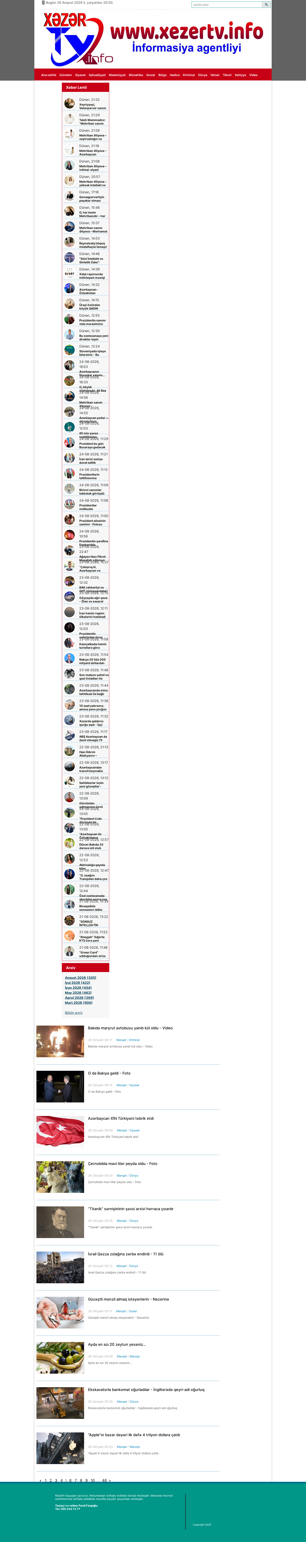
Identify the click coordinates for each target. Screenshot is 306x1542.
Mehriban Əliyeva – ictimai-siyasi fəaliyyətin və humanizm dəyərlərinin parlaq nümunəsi (92, 168)
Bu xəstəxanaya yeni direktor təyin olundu (93, 337)
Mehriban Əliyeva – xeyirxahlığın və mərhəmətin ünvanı (93, 137)
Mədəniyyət (117, 75)
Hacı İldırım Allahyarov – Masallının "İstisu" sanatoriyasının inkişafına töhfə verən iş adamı (92, 753)
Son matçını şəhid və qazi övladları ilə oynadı (94, 676)
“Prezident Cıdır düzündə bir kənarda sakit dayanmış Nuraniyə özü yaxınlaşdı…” (93, 820)
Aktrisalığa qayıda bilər (92, 866)
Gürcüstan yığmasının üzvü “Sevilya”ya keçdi (91, 805)
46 (104, 1480)
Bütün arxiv (74, 1013)
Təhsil (227, 75)
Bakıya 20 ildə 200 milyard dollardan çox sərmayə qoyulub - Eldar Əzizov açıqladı (92, 661)
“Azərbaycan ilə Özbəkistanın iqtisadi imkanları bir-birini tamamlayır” (91, 836)
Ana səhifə (48, 75)
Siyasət (80, 75)
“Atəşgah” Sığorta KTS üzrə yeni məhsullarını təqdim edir (93, 938)
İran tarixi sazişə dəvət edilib (91, 460)
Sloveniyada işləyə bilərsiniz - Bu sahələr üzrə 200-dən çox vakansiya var (92, 353)
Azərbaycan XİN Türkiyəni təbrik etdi (121, 1118)
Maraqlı (135, 1356)
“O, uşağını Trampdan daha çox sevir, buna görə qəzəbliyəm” (93, 877)
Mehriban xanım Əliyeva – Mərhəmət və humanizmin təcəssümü (93, 229)
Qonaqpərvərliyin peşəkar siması (91, 198)
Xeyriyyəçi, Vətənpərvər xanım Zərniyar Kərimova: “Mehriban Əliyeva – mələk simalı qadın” (93, 106)
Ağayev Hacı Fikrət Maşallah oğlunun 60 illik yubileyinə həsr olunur (92, 558)
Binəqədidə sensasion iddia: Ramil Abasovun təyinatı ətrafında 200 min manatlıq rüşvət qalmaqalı (91, 908)
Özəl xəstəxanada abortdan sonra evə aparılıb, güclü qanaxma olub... (93, 897)
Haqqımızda (49, 87)
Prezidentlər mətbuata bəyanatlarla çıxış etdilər (91, 507)
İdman (215, 75)
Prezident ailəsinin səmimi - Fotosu (92, 522)
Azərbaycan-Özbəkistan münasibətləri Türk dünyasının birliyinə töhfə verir (93, 291)
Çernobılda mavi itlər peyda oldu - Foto (122, 1163)
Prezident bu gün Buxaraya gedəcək (92, 445)
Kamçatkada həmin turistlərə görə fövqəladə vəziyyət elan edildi (93, 646)
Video (253, 75)
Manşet (121, 1040)
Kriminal (189, 75)
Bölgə (162, 75)
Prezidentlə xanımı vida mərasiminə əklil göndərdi (92, 322)
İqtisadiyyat (97, 75)
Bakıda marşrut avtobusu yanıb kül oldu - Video (130, 1028)
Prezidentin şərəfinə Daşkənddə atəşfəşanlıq (93, 543)
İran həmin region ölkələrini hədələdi (92, 615)
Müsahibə (136, 75)
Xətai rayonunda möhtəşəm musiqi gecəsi (92, 276)
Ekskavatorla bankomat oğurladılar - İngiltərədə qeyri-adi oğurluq (146, 1389)
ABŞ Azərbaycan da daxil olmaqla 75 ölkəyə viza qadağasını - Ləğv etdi (93, 738)
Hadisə (175, 75)
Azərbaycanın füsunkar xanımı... (92, 373)
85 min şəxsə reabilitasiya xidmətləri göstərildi (93, 435)
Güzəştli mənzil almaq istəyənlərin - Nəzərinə (128, 1299)
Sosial (150, 75)
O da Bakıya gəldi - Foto (109, 1073)
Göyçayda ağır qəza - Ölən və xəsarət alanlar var (93, 599)
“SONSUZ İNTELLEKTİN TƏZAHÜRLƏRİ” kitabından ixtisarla (93, 923)
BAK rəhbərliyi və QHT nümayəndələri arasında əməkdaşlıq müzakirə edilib (93, 589)
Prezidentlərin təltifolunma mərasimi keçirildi (92, 476)
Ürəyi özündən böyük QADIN (89, 306)
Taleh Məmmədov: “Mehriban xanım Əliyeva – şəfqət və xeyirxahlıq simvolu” (93, 121)
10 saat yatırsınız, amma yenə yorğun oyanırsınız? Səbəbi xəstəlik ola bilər (93, 707)
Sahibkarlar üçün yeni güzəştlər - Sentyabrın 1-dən (91, 784)
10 (93, 1480)
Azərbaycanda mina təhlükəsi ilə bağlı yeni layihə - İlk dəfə (93, 692)
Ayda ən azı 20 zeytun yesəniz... (117, 1344)
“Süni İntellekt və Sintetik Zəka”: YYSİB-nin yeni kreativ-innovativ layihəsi (91, 260)
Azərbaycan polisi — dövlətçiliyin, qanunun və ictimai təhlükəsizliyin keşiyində (93, 419)
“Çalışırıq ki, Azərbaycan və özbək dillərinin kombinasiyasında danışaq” (92, 568)
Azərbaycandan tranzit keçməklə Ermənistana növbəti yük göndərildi (91, 769)
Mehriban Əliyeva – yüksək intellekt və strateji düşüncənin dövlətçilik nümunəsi (93, 183)
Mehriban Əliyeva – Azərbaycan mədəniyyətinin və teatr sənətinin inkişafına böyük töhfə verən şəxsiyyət (92, 152)
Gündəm (66, 75)
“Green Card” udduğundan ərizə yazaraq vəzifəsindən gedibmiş (92, 954)
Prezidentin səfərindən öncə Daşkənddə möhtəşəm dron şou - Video (93, 635)
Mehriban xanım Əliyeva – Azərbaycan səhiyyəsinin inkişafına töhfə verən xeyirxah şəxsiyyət (90, 404)
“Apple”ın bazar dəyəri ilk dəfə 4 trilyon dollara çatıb (134, 1435)
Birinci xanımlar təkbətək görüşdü (91, 491)
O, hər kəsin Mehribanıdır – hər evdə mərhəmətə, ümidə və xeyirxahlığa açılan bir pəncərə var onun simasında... (92, 214)
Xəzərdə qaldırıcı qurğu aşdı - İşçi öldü (91, 723)
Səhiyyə (240, 75)
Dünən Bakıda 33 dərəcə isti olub (91, 846)
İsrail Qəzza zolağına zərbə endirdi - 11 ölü (125, 1254)
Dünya (202, 75)
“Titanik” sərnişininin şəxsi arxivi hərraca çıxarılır (131, 1209)
